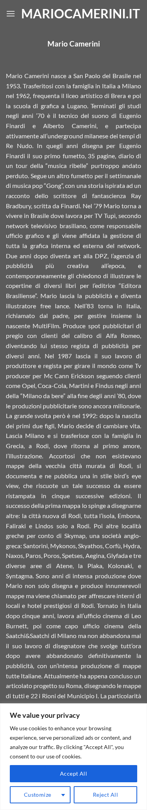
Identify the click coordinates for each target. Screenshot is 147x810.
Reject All (105, 794)
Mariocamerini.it (77, 13)
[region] (73, 756)
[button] (10, 13)
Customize (37, 794)
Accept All (73, 773)
